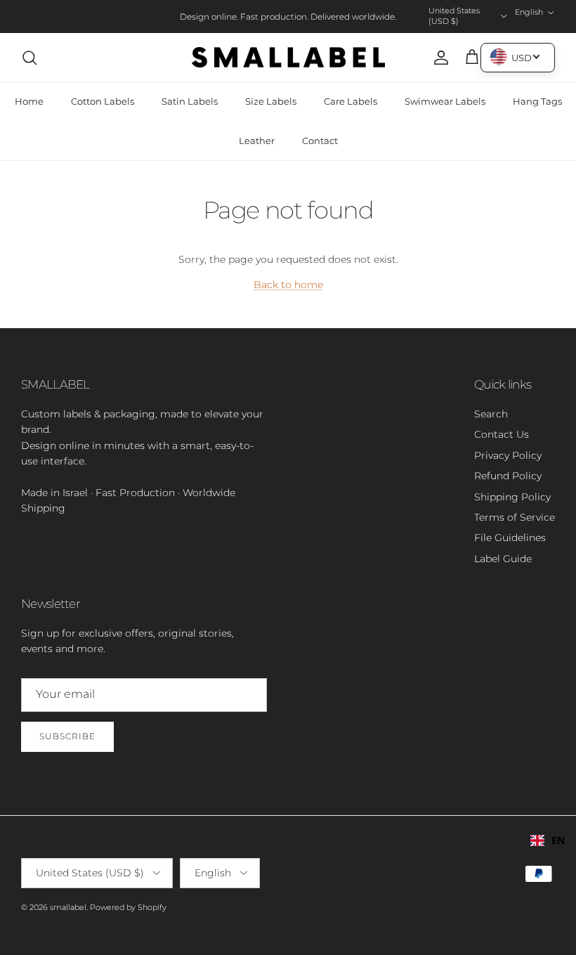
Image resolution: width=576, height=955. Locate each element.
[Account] (438, 57)
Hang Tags (537, 101)
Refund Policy (508, 475)
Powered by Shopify (128, 907)
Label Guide (503, 558)
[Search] (29, 57)
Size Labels (270, 101)
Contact (320, 140)
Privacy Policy (508, 455)
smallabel (68, 907)
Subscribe (67, 736)
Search (491, 414)
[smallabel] (288, 57)
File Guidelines (510, 537)
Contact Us (501, 434)
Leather (257, 140)
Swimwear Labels (445, 101)
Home (29, 101)
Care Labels (350, 101)
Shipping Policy (512, 497)
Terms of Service (514, 517)
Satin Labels (190, 101)
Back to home (288, 284)
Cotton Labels (102, 101)
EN (558, 840)
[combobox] (547, 840)
